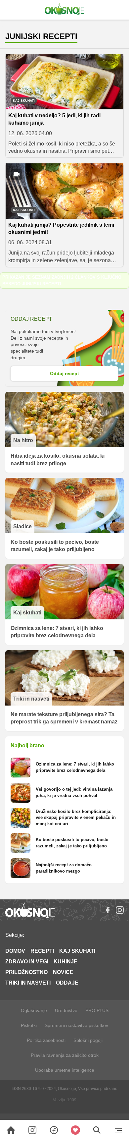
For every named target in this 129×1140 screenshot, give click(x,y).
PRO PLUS (96, 1010)
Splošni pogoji (88, 1040)
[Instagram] (120, 910)
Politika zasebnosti (46, 1040)
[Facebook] (108, 910)
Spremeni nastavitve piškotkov (76, 1025)
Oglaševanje (34, 1010)
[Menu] (118, 1130)
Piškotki (29, 1025)
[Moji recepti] (75, 1130)
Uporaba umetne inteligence (64, 1070)
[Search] (11, 1130)
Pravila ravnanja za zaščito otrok (65, 1055)
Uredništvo (66, 1010)
